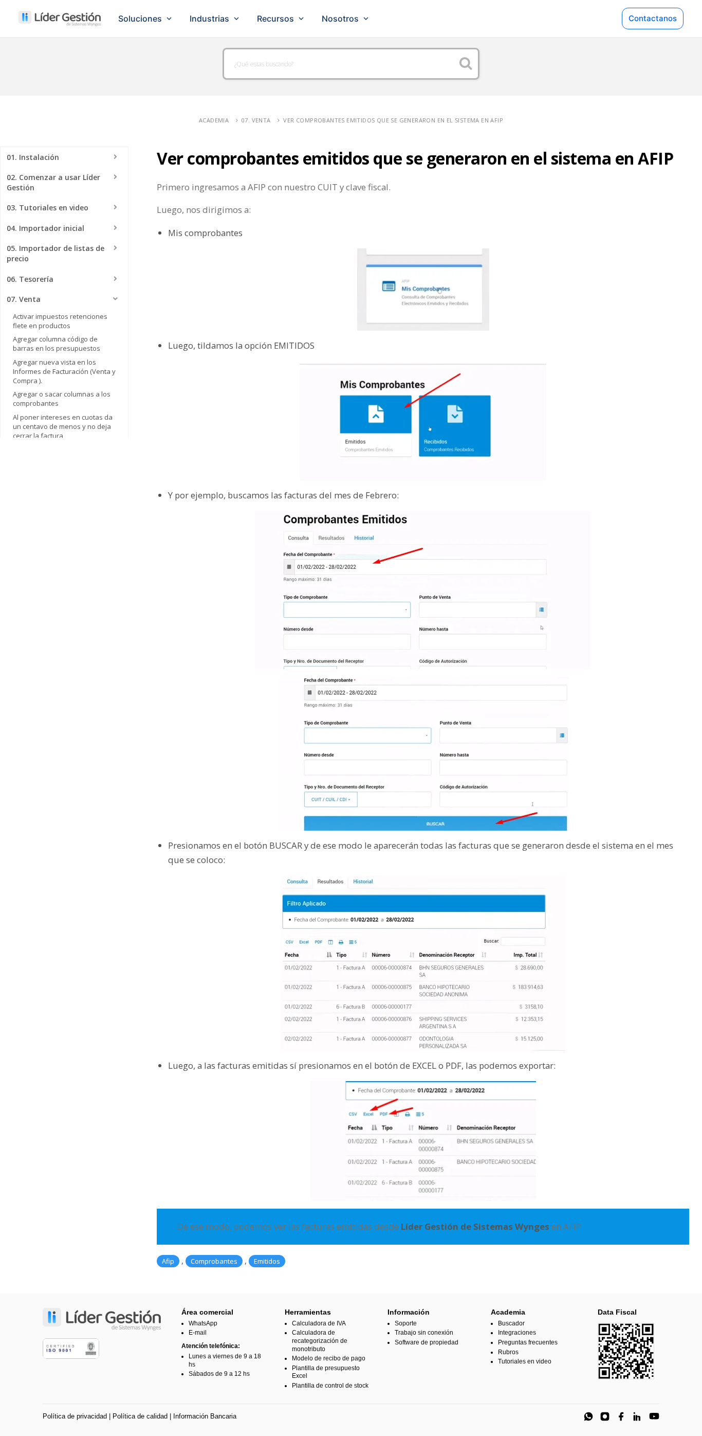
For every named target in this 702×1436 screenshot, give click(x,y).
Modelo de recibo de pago (328, 1358)
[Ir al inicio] (60, 18)
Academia (214, 120)
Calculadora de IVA (319, 1323)
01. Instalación (33, 157)
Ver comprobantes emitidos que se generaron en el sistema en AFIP (393, 120)
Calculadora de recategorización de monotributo (319, 1340)
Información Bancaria (204, 1416)
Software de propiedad (426, 1342)
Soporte (406, 1323)
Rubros (508, 1352)
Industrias (209, 18)
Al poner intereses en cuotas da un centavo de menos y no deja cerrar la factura (63, 426)
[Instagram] (605, 1416)
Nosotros (340, 18)
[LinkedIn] (638, 1416)
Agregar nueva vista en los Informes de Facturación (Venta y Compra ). (64, 371)
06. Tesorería (30, 279)
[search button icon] (465, 64)
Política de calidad (140, 1416)
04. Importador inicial (45, 228)
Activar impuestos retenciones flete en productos (60, 321)
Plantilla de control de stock (330, 1385)
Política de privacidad (75, 1416)
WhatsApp (203, 1323)
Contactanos (653, 18)
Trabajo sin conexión (424, 1332)
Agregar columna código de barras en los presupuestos (56, 343)
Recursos (275, 18)
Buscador (511, 1323)
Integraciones (517, 1332)
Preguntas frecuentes (528, 1342)
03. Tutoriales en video (47, 207)
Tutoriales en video (524, 1361)
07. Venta (256, 120)
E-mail (198, 1332)
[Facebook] (621, 1416)
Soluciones (140, 18)
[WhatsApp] (588, 1416)
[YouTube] (654, 1416)
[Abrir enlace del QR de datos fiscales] (626, 1351)
